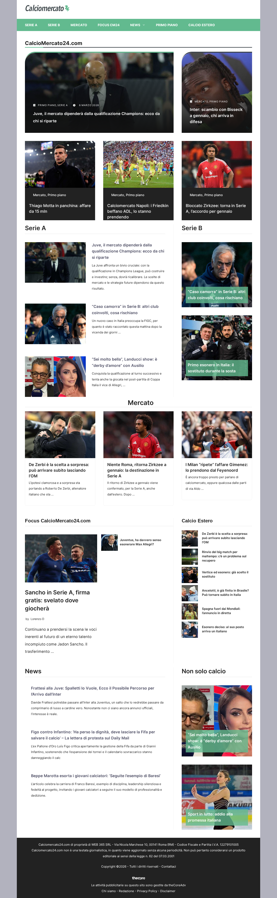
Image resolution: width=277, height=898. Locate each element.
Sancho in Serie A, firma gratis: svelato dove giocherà (57, 600)
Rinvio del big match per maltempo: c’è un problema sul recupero (224, 556)
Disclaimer (167, 891)
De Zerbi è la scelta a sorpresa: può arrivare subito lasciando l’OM (59, 470)
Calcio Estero (201, 25)
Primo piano (167, 25)
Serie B (54, 25)
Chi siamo (109, 891)
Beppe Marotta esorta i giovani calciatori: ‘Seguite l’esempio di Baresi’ (96, 775)
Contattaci (168, 866)
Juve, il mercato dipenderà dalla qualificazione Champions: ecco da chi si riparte (128, 251)
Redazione (126, 891)
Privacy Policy (147, 891)
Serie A (31, 25)
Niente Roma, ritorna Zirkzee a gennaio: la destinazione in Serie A (136, 470)
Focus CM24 (109, 25)
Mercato (79, 25)
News (135, 25)
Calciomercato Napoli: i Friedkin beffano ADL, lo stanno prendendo (138, 211)
